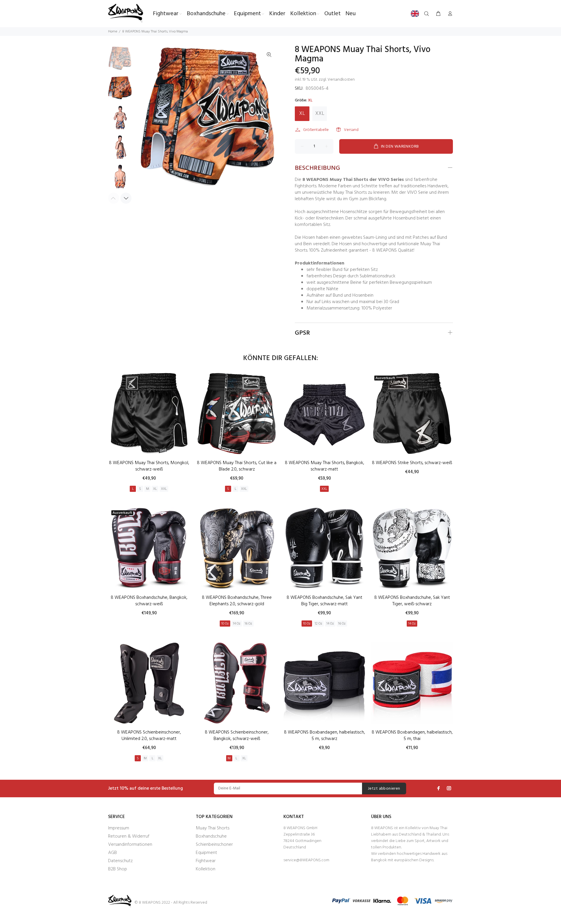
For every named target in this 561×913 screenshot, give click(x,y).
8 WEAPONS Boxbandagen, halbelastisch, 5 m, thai (412, 736)
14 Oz (236, 624)
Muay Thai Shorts (212, 828)
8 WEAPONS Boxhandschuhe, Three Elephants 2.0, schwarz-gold (237, 601)
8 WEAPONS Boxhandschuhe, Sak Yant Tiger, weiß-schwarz (412, 601)
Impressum (118, 828)
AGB (112, 853)
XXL (319, 113)
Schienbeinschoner (214, 844)
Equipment (206, 853)
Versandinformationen (130, 844)
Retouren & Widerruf (128, 836)
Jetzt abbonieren (384, 788)
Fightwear (206, 861)
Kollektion (205, 869)
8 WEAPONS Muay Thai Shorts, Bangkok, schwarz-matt (324, 466)
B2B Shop (117, 869)
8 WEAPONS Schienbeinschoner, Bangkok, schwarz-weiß (237, 736)
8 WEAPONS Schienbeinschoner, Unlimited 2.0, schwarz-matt (149, 736)
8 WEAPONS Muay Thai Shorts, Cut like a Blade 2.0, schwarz (236, 466)
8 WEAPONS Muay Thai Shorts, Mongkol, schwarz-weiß (149, 466)
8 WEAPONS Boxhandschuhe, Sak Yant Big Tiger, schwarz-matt (324, 601)
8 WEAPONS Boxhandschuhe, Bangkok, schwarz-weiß (149, 601)
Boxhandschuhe (211, 836)
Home (112, 31)
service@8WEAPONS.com (306, 860)
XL (302, 113)
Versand (351, 130)
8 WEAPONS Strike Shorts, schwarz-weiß (412, 463)
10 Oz (225, 624)
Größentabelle (316, 130)
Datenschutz (120, 861)
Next (125, 198)
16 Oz (248, 624)
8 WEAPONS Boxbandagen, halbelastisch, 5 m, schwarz (324, 736)
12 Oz (318, 624)
